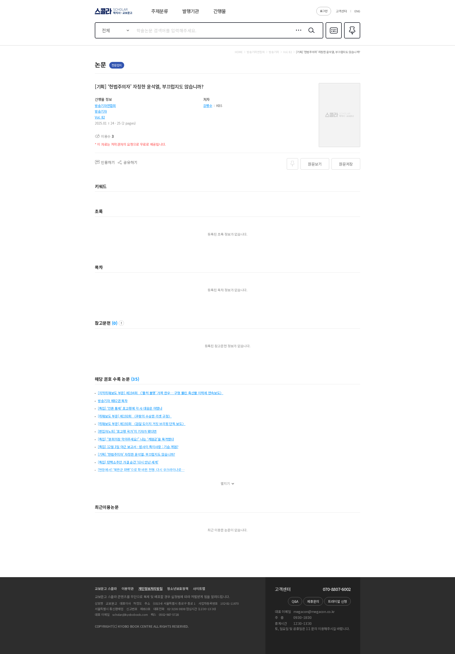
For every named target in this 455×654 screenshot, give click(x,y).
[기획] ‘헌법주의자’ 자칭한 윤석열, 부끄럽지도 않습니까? (136, 454)
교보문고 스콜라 (106, 588)
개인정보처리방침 (150, 588)
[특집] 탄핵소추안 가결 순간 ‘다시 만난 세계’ (128, 462)
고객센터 (341, 11)
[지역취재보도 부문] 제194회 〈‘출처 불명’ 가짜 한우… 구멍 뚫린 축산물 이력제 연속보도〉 (160, 392)
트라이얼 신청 (337, 601)
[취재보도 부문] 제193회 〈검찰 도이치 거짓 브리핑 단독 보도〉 (142, 423)
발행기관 (190, 11)
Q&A (295, 601)
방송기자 (101, 111)
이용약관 (128, 588)
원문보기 (315, 164)
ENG (357, 11)
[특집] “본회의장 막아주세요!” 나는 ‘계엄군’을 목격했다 (136, 439)
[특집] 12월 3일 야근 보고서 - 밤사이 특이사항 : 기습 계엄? (138, 446)
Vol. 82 (100, 117)
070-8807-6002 (337, 589)
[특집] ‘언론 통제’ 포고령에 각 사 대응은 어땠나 (130, 408)
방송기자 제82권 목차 (112, 400)
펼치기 (225, 484)
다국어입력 (333, 37)
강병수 (207, 105)
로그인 (324, 11)
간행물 (219, 11)
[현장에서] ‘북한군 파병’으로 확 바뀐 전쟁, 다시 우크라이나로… (141, 469)
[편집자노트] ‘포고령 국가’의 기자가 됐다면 (127, 431)
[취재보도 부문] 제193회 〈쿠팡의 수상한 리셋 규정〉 (135, 416)
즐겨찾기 (352, 37)
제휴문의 (313, 601)
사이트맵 (199, 588)
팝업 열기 (121, 323)
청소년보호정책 (177, 588)
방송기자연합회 (105, 105)
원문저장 (346, 164)
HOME (238, 52)
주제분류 (159, 11)
